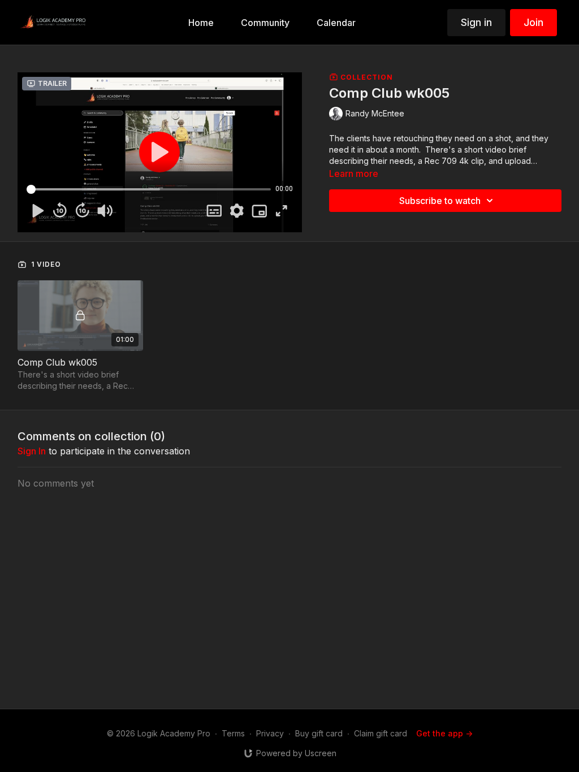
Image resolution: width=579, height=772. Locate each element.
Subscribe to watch (440, 200)
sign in (32, 451)
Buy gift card (319, 733)
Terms (233, 733)
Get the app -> (444, 733)
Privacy (270, 733)
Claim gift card (380, 733)
